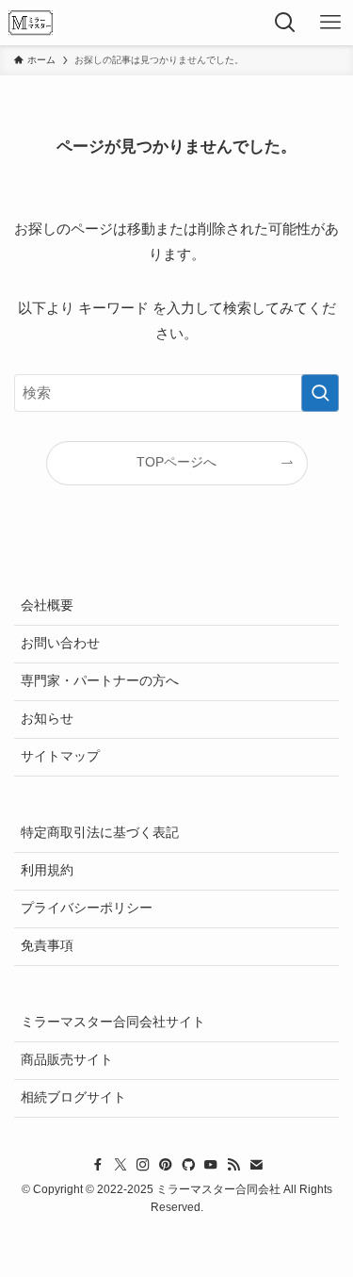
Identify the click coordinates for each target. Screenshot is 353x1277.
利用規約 (47, 870)
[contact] (256, 1164)
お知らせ (47, 719)
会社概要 (47, 605)
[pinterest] (165, 1164)
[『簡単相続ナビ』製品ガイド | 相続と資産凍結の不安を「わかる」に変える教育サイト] (31, 22)
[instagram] (143, 1164)
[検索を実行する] (320, 393)
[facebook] (97, 1164)
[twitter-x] (120, 1164)
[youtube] (210, 1164)
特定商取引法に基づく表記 (100, 833)
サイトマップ (60, 756)
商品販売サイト (67, 1060)
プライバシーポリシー (86, 908)
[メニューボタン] (330, 22)
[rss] (233, 1164)
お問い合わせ (60, 643)
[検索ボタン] (285, 22)
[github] (188, 1164)
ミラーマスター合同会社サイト (113, 1022)
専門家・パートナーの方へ (100, 681)
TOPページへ (176, 462)
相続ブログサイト (73, 1097)
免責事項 (47, 946)
